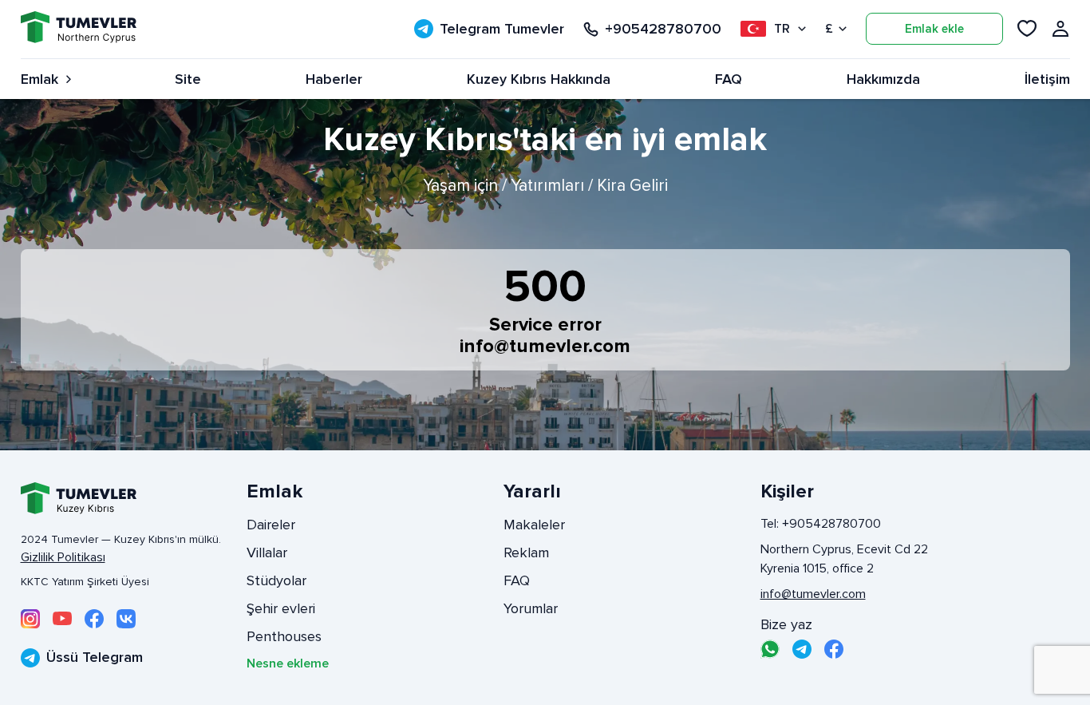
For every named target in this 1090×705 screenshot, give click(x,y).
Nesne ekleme (288, 663)
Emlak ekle (934, 29)
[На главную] (78, 29)
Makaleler (534, 524)
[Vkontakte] (126, 618)
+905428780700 (663, 29)
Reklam (526, 552)
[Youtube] (62, 618)
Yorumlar (531, 608)
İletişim (1047, 79)
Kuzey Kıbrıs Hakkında (538, 79)
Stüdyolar (276, 580)
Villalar (267, 552)
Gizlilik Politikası (63, 557)
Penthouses (284, 636)
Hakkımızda (883, 79)
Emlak (39, 79)
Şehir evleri (281, 608)
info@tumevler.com (545, 346)
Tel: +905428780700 (820, 524)
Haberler (334, 79)
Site (188, 79)
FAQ (728, 79)
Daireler (271, 524)
